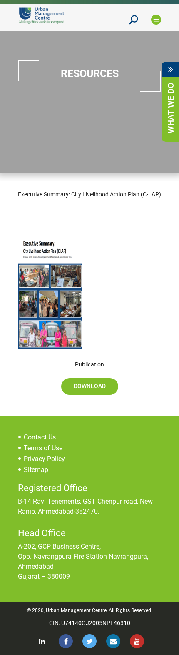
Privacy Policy (44, 459)
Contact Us (40, 437)
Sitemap (36, 470)
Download (90, 386)
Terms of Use (43, 448)
